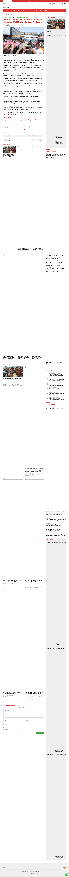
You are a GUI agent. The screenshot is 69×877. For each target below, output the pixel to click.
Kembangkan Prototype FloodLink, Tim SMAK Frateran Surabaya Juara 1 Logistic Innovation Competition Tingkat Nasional (50, 364)
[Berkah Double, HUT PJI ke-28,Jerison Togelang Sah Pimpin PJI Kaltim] (24, 304)
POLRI (27, 17)
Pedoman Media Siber (22, 10)
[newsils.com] (6, 7)
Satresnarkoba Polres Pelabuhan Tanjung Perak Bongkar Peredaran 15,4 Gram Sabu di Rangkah (55, 515)
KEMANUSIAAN (10, 17)
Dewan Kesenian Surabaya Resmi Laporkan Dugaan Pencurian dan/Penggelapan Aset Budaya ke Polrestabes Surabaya (54, 530)
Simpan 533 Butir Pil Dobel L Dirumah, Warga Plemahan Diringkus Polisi (55, 389)
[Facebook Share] (32, 140)
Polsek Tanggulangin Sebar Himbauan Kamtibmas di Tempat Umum (56, 399)
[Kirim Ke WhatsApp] (43, 140)
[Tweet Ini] (35, 140)
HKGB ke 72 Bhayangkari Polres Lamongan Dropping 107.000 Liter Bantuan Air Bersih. (23, 135)
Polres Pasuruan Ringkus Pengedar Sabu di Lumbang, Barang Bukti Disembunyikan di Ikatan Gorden (56, 520)
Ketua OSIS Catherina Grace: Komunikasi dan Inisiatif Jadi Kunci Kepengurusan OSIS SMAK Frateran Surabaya (55, 257)
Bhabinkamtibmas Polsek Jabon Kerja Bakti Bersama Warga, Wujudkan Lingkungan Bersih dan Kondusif (59, 857)
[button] (62, 3)
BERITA (4, 17)
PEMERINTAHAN (21, 17)
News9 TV (6, 10)
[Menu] (4, 3)
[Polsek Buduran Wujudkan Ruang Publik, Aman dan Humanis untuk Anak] (38, 196)
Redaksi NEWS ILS (44, 10)
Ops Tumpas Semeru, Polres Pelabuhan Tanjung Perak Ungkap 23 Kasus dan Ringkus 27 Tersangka (23, 126)
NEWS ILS (16, 17)
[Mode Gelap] (65, 3)
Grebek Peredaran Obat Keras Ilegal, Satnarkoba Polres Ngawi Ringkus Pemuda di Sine (55, 534)
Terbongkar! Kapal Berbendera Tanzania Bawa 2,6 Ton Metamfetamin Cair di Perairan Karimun (22, 131)
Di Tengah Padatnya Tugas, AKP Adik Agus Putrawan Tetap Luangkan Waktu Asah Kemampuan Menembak (59, 751)
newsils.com (8, 24)
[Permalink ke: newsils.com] (4, 24)
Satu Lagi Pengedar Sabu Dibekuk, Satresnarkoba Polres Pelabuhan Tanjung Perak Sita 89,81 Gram (55, 510)
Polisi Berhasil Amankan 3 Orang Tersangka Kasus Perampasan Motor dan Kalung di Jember (56, 380)
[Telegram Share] (40, 140)
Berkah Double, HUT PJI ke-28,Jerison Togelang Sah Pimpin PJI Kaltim (18, 129)
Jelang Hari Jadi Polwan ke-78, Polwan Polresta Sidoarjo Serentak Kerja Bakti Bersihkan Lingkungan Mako (59, 645)
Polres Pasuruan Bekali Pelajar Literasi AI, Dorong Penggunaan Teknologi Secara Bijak (22, 119)
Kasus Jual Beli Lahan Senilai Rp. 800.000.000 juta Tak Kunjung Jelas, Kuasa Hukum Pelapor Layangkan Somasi (55, 525)
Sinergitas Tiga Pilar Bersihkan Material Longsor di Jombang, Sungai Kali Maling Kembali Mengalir (57, 384)
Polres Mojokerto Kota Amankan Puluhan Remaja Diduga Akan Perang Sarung (56, 394)
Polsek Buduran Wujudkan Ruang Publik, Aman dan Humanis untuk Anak (19, 124)
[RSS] (64, 868)
